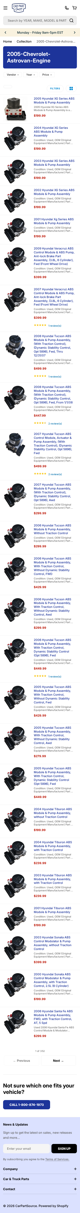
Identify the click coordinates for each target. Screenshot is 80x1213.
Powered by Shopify (53, 1206)
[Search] (71, 20)
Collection (24, 41)
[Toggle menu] (5, 8)
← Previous (21, 1061)
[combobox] (40, 20)
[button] (5, 32)
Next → (58, 1061)
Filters (55, 88)
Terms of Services (57, 1159)
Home (7, 41)
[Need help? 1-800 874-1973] (66, 8)
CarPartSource (26, 1206)
